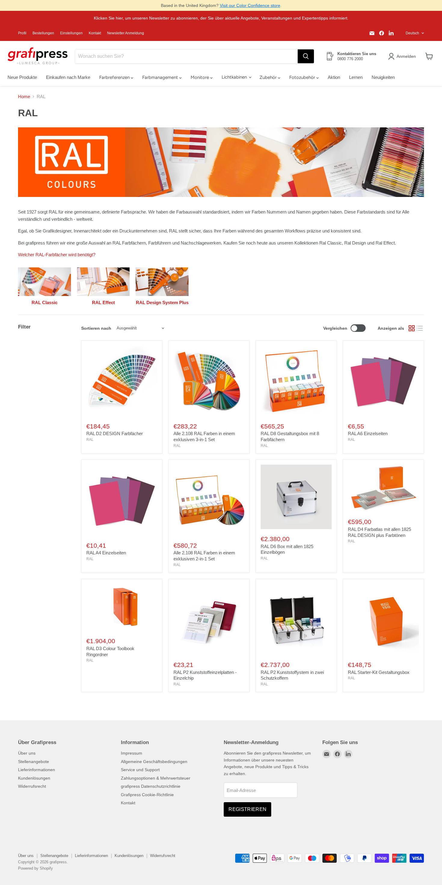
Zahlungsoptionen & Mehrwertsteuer (155, 778)
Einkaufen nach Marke (68, 77)
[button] (403, 56)
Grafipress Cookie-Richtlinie (147, 794)
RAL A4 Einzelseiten (106, 552)
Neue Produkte (22, 77)
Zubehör (268, 77)
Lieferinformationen (36, 769)
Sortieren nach (96, 328)
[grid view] (411, 328)
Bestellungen (43, 33)
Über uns (26, 753)
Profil (22, 33)
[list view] (420, 328)
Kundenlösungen (34, 778)
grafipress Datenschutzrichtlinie (150, 786)
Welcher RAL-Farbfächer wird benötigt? (56, 254)
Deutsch (412, 33)
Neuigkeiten (383, 77)
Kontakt (95, 33)
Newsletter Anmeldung (125, 33)
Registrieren (247, 809)
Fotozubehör (302, 77)
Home (24, 96)
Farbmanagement (160, 77)
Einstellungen (71, 33)
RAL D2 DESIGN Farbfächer (114, 433)
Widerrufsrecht (32, 786)
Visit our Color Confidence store (250, 5)
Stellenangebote (33, 761)
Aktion (334, 77)
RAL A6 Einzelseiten (368, 433)
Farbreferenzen (115, 77)
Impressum (131, 753)
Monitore (200, 77)
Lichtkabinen (235, 77)
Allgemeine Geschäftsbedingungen (154, 761)
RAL (90, 440)
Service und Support (140, 769)
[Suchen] (306, 56)
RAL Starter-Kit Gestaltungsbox (379, 672)
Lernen (356, 77)
